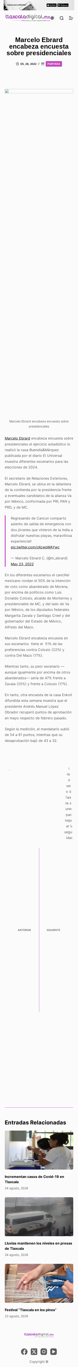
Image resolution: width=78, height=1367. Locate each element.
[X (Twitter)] (34, 1351)
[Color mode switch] (52, 18)
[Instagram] (44, 1351)
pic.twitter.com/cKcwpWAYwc (35, 547)
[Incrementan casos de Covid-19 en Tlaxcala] (39, 1150)
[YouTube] (53, 1351)
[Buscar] (61, 18)
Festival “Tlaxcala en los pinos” (31, 1310)
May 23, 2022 (22, 564)
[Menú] (71, 18)
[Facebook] (24, 1351)
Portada (53, 64)
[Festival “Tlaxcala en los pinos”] (39, 1283)
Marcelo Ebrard (17, 438)
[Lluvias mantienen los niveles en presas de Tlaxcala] (39, 1216)
